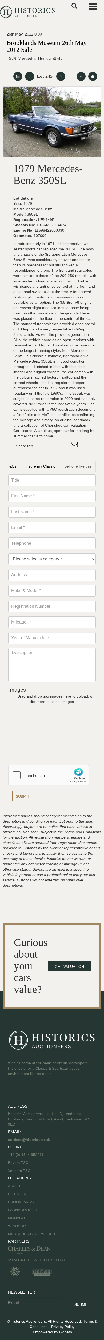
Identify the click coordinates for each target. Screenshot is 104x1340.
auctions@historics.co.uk (29, 1140)
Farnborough (22, 1210)
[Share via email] (75, 446)
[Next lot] (60, 76)
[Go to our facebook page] (13, 1091)
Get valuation (69, 966)
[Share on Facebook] (42, 446)
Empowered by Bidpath (52, 1332)
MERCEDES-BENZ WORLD (31, 1234)
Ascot (14, 1186)
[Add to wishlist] (92, 76)
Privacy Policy (62, 1327)
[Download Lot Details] (81, 76)
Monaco (16, 1218)
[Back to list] (17, 76)
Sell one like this (77, 466)
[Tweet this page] (53, 446)
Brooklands (21, 1202)
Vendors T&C (19, 1170)
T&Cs (11, 466)
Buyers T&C (18, 1162)
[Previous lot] (29, 76)
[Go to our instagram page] (64, 446)
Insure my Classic (40, 466)
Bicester (17, 1194)
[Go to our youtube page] (35, 1091)
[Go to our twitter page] (24, 1091)
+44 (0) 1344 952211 (25, 1154)
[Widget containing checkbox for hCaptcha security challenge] (48, 775)
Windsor (17, 1226)
